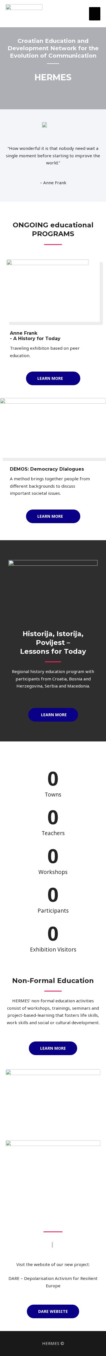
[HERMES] (24, 13)
